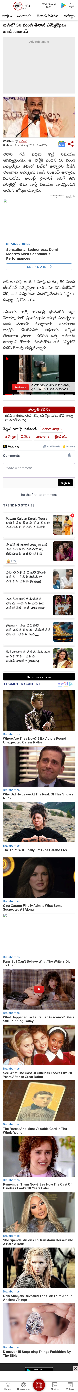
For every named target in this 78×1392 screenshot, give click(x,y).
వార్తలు (7, 16)
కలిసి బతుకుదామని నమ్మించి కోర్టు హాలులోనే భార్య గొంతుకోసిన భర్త (39, 418)
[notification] (72, 5)
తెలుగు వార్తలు (52, 429)
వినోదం (25, 437)
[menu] (6, 6)
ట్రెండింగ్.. (60, 437)
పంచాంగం (24, 16)
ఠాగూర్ (23, 141)
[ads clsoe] (75, 1368)
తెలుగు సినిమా (47, 16)
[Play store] (64, 5)
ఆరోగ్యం (69, 16)
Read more (20, 387)
